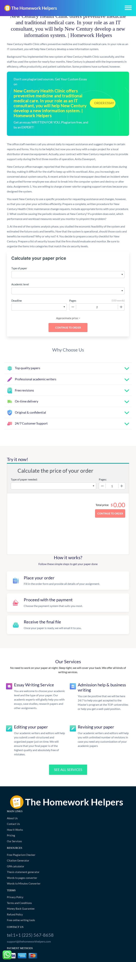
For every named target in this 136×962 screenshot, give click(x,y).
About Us (12, 818)
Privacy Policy (15, 897)
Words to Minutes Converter (24, 883)
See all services (68, 770)
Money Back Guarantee (21, 908)
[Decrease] (72, 307)
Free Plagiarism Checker (21, 854)
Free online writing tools (21, 920)
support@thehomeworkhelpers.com (29, 941)
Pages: (103, 479)
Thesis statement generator (23, 872)
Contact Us (13, 823)
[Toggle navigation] (128, 7)
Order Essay (104, 103)
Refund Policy (15, 914)
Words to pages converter (22, 877)
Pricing (11, 835)
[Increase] (121, 307)
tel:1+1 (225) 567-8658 (30, 935)
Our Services (14, 841)
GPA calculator (15, 866)
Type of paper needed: (24, 479)
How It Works (15, 829)
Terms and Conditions (19, 903)
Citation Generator (18, 860)
